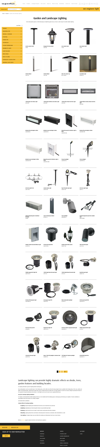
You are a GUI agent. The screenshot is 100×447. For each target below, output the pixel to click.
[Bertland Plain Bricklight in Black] (33, 120)
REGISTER (4, 427)
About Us (49, 3)
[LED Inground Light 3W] (52, 289)
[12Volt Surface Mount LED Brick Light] (70, 91)
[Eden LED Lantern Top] (70, 63)
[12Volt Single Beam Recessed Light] (52, 262)
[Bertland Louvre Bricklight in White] (33, 149)
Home (24, 3)
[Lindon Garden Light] (52, 177)
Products (28, 3)
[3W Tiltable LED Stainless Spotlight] (70, 345)
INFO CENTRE (62, 438)
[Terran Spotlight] (88, 149)
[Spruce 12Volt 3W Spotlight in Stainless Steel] (52, 345)
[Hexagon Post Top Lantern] (52, 36)
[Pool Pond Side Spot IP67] (33, 317)
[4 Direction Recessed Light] (33, 345)
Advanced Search (4, 9)
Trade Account (74, 3)
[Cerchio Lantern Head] (33, 36)
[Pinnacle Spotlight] (70, 149)
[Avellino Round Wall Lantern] (70, 234)
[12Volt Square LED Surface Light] (33, 91)
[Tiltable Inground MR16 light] (88, 317)
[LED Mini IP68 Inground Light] (33, 289)
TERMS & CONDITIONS (64, 443)
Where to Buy (55, 3)
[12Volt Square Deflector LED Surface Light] (52, 91)
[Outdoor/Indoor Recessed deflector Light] (33, 234)
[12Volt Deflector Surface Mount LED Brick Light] (88, 91)
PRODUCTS (42, 436)
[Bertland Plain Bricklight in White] (88, 120)
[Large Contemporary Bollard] (52, 205)
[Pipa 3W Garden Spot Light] (70, 177)
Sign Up (6, 435)
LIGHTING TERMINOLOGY (64, 436)
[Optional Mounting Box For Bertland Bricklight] (33, 205)
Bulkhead (23, 420)
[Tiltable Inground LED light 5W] (33, 262)
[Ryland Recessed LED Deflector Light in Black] (70, 120)
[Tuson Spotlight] (70, 205)
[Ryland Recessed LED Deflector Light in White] (52, 149)
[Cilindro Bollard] (33, 63)
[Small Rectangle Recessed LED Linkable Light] (88, 205)
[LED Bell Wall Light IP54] (88, 345)
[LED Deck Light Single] (88, 177)
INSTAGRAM (42, 443)
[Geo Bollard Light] (88, 63)
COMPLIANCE (62, 440)
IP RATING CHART (63, 433)
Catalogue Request (35, 3)
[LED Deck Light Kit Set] (33, 177)
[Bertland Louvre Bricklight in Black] (52, 120)
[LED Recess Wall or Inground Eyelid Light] (70, 317)
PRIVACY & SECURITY (64, 445)
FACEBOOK (42, 440)
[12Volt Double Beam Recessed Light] (70, 262)
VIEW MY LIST (14, 427)
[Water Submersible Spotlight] (70, 289)
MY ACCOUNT (42, 438)
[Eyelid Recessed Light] (88, 262)
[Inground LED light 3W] (52, 317)
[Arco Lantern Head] (70, 36)
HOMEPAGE (42, 433)
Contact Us (67, 3)
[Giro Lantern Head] (88, 36)
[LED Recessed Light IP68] (52, 234)
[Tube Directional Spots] (88, 234)
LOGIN (81, 433)
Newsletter (61, 3)
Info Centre (43, 3)
